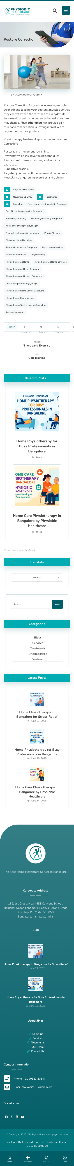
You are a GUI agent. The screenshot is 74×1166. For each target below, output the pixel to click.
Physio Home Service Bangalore (21, 247)
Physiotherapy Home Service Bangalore (25, 290)
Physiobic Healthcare (23, 189)
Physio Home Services (52, 247)
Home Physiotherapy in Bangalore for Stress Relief (36, 714)
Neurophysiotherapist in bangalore (22, 233)
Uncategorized (38, 654)
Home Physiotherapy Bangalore (46, 218)
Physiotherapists (31, 123)
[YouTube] (22, 1117)
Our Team (38, 1047)
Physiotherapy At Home (17, 261)
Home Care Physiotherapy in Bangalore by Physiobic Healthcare (37, 791)
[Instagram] (12, 1117)
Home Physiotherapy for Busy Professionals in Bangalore (37, 751)
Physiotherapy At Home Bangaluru (23, 269)
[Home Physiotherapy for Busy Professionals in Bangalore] (37, 736)
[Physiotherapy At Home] (17, 11)
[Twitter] (42, 327)
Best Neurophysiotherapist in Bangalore (47, 204)
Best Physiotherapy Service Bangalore (24, 211)
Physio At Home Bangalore (19, 240)
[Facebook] (26, 327)
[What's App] (17, 1117)
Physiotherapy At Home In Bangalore (24, 276)
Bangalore (18, 204)
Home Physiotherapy (16, 218)
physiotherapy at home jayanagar (22, 283)
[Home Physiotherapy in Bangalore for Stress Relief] (37, 699)
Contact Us (37, 1051)
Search (57, 604)
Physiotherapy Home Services (20, 298)
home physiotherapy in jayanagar (22, 225)
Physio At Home (52, 233)
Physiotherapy (38, 254)
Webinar (37, 659)
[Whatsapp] (59, 327)
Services (37, 643)
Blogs (39, 457)
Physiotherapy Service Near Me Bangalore (26, 305)
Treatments (51, 196)
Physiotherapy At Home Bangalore (50, 261)
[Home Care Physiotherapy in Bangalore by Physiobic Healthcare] (37, 774)
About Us (37, 1034)
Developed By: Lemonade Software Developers (32, 1142)
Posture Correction (15, 312)
